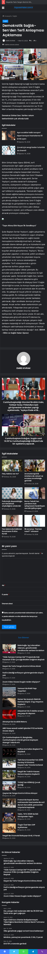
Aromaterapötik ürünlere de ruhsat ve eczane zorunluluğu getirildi (33, 477)
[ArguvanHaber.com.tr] (23, 7)
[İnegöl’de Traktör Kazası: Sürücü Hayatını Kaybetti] (9, 774)
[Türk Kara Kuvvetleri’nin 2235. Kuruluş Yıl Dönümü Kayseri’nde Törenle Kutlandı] (9, 763)
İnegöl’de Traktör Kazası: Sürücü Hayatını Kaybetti (29, 772)
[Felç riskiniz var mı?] (12, 465)
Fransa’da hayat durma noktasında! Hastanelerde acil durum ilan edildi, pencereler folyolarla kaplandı (31, 804)
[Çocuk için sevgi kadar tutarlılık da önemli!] (8, 150)
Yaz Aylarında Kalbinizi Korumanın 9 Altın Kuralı (12, 531)
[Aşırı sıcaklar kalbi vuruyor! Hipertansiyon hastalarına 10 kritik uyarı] (8, 135)
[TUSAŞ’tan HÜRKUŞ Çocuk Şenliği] (9, 785)
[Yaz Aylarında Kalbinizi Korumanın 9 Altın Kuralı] (12, 521)
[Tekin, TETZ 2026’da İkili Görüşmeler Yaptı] (9, 817)
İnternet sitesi (7, 604)
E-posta (5, 594)
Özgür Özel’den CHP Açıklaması (26, 826)
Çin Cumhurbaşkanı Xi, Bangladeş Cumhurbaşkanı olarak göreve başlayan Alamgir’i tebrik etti (20, 740)
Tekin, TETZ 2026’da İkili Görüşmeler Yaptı (28, 815)
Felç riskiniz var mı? (10, 474)
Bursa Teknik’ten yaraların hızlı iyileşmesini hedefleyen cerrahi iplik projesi (34, 504)
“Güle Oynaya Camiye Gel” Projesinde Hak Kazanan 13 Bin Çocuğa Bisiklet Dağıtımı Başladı (23, 658)
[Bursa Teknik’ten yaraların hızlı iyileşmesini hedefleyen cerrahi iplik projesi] (34, 493)
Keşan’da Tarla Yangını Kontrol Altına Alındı (21, 2)
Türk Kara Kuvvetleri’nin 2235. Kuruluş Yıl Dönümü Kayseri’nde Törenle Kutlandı (31, 762)
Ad (3, 585)
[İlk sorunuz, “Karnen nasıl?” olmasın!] (34, 521)
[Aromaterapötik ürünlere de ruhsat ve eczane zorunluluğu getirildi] (34, 465)
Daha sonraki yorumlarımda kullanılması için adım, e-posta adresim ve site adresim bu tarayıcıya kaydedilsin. (22, 616)
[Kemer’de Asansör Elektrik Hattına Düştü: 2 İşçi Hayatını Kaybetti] (9, 702)
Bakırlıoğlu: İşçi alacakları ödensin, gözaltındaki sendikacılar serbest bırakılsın (31, 648)
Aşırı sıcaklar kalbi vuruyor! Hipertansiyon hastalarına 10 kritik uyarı (30, 135)
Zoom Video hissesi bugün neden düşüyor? (21, 682)
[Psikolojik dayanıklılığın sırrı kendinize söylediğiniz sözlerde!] (12, 493)
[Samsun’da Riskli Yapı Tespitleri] (9, 691)
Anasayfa (7, 16)
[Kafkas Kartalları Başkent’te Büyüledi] (9, 752)
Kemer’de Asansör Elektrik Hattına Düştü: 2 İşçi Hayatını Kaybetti (30, 702)
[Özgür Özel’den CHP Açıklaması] (9, 828)
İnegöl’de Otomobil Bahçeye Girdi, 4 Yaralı (21, 835)
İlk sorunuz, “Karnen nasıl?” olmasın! (33, 530)
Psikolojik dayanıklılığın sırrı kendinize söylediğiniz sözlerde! (12, 503)
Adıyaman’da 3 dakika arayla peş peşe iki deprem (31, 712)
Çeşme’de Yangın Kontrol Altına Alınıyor (20, 793)
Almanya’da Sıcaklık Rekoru (15, 721)
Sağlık (15, 16)
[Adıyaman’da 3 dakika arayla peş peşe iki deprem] (9, 714)
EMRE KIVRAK (10, 41)
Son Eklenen (23, 637)
